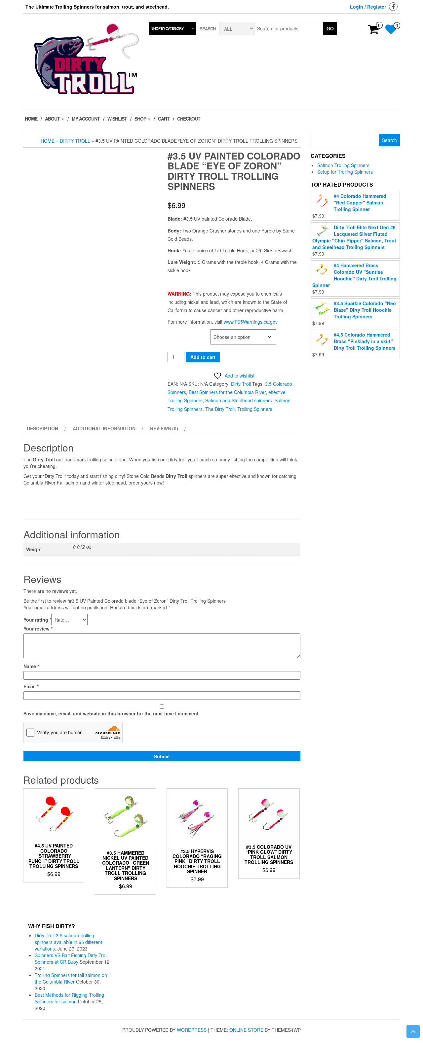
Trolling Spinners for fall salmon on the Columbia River (71, 978)
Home (31, 118)
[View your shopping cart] (373, 31)
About (53, 118)
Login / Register (368, 6)
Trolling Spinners (254, 409)
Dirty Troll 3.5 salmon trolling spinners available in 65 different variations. (68, 942)
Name (31, 666)
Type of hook (183, 332)
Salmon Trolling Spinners (343, 165)
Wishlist (117, 118)
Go (330, 28)
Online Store (246, 1029)
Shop (141, 118)
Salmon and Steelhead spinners (238, 400)
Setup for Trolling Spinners (345, 171)
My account (86, 118)
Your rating (37, 619)
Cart (164, 118)
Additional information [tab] (104, 428)
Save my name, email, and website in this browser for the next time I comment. (111, 713)
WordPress (192, 1029)
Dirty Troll (75, 140)
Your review (38, 628)
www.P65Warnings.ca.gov (251, 321)
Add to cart (202, 357)
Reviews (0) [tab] (164, 428)
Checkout (188, 118)
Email (31, 686)
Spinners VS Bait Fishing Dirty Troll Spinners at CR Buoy (71, 958)
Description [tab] (42, 428)
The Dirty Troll (220, 409)
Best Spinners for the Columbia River (227, 392)
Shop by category (167, 28)
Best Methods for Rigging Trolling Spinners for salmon (69, 998)
